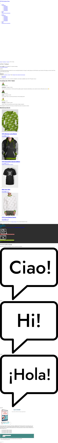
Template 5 (6, 9)
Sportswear (23, 74)
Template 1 (6, 6)
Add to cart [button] (6, 220)
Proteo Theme (13, 221)
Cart (2, 12)
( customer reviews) (4, 67)
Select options (7, 136)
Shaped (13, 74)
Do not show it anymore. (5, 439)
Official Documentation (6, 13)
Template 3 (6, 18)
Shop (3, 11)
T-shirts (8, 61)
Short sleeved (18, 74)
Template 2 (6, 7)
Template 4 (6, 8)
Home (3, 4)
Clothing (4, 61)
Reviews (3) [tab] (4, 77)
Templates (4, 5)
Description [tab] (4, 76)
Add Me (4, 436)
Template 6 (6, 10)
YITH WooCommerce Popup (5, 1)
